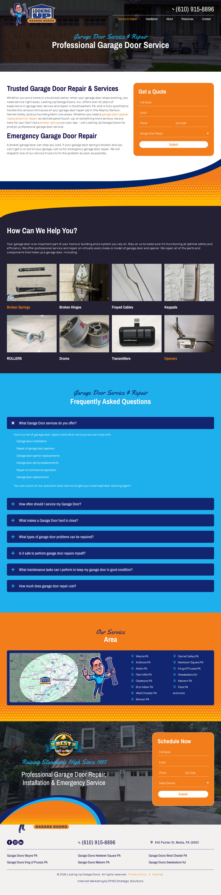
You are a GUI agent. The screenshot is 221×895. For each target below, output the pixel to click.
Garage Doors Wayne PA (22, 855)
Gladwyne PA (144, 681)
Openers (170, 358)
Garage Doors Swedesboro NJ (167, 862)
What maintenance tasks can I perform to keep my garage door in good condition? (76, 569)
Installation (152, 19)
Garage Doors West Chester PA (168, 855)
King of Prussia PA (189, 668)
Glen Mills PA (144, 674)
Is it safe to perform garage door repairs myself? (52, 553)
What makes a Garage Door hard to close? (48, 520)
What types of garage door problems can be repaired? (56, 536)
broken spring (49, 122)
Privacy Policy (137, 874)
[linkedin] (20, 842)
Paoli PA (183, 687)
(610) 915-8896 (195, 9)
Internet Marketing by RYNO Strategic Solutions (110, 881)
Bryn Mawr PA (144, 687)
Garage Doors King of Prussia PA (27, 862)
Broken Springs (18, 307)
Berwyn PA (142, 699)
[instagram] (15, 842)
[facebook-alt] (9, 842)
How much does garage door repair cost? (47, 586)
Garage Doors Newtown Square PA (99, 855)
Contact (206, 19)
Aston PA (141, 668)
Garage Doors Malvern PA (94, 862)
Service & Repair (127, 19)
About (169, 19)
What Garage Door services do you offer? (47, 423)
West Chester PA (146, 693)
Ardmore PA (143, 662)
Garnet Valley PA (188, 656)
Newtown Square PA (190, 662)
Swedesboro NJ (187, 674)
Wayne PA (142, 656)
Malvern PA (185, 681)
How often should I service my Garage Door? (50, 504)
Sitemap (157, 874)
